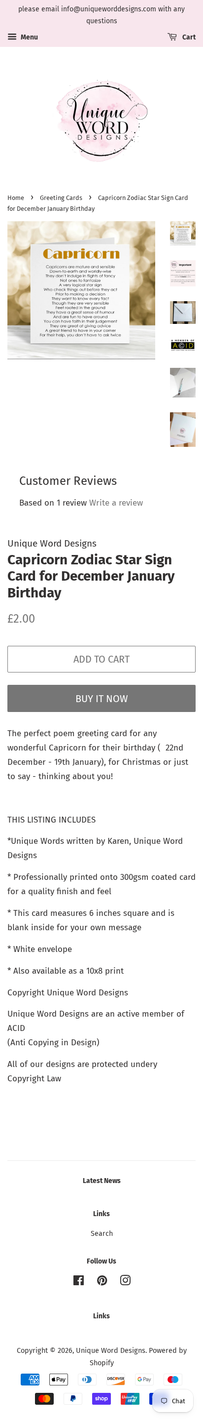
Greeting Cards (61, 197)
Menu (28, 37)
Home (15, 197)
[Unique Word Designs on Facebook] (78, 1282)
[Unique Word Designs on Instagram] (125, 1282)
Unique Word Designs (110, 1350)
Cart (188, 37)
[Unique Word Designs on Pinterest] (102, 1282)
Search (102, 1233)
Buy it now (101, 699)
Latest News (102, 1181)
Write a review (116, 503)
